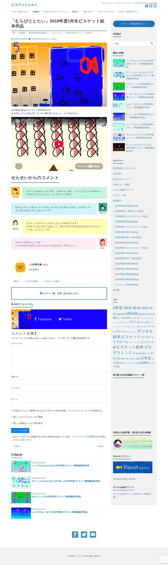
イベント (145, 318)
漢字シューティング (127, 363)
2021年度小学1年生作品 (126, 253)
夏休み (145, 353)
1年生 (16, 281)
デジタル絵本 (31, 281)
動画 (137, 353)
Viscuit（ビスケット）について (56, 12)
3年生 (136, 308)
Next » (101, 446)
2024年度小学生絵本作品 (127, 274)
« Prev (16, 446)
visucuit (141, 314)
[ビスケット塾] (24, 4)
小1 (149, 353)
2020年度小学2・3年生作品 (128, 237)
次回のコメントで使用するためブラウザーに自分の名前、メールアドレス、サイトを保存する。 (58, 411)
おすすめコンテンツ (122, 179)
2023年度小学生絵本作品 (127, 269)
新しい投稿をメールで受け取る (28, 423)
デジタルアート (132, 332)
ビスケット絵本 (51, 281)
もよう (138, 318)
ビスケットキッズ (135, 342)
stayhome (121, 314)
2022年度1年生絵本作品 (126, 264)
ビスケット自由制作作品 (126, 285)
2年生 (127, 308)
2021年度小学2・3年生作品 (128, 258)
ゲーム (135, 322)
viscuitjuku (34, 269)
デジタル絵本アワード (123, 190)
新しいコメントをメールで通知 (28, 417)
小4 (122, 358)
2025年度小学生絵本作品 (127, 279)
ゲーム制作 (145, 322)
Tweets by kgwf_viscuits (124, 479)
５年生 (116, 366)
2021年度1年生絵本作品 (126, 243)
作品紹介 (36, 12)
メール (15, 388)
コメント (16, 343)
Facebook (44, 319)
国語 (140, 353)
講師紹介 (75, 12)
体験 (134, 353)
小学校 (137, 359)
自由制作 (144, 362)
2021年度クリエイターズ (125, 168)
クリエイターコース (122, 322)
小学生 (145, 358)
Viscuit (131, 313)
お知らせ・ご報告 (121, 184)
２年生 (152, 363)
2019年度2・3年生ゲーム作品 (129, 211)
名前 (14, 377)
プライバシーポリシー (105, 12)
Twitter (67, 319)
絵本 (137, 363)
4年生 (144, 308)
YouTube (117, 174)
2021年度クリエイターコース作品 (131, 248)
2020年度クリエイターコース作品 (131, 227)
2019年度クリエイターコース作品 (131, 216)
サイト (14, 399)
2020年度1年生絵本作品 (126, 222)
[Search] (152, 43)
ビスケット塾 (119, 195)
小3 (117, 358)
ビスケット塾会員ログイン (129, 12)
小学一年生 (129, 359)
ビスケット (131, 337)
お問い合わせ (88, 12)
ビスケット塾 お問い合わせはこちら (60, 293)
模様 (117, 363)
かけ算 (133, 318)
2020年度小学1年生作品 (126, 232)
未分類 (116, 290)
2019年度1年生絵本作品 (40, 39)
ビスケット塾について (19, 12)
